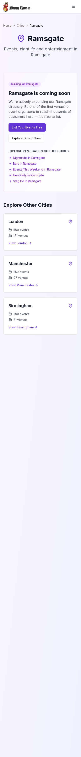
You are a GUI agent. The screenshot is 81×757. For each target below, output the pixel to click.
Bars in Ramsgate (25, 163)
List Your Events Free (27, 127)
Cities (20, 25)
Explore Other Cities (26, 138)
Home (7, 25)
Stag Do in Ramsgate (27, 181)
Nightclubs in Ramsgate (29, 157)
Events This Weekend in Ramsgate (37, 169)
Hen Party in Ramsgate (28, 175)
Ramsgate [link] (36, 25)
